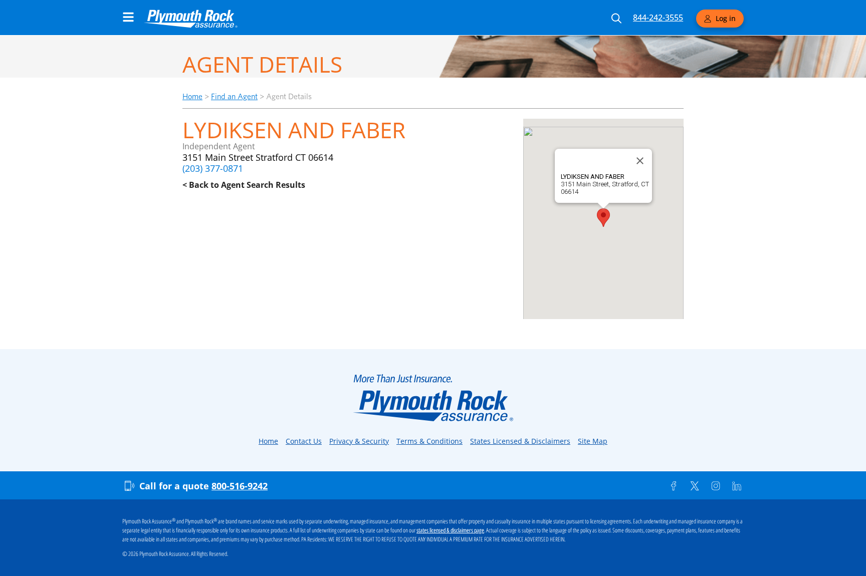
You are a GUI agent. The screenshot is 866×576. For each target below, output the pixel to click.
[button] (603, 217)
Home (192, 96)
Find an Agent (234, 96)
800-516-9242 (239, 486)
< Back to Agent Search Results (243, 184)
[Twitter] (694, 485)
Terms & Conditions (429, 441)
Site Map (592, 441)
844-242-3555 (658, 17)
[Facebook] (673, 485)
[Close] (640, 161)
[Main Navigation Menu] (128, 17)
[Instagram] (715, 485)
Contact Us (304, 441)
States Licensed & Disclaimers (520, 441)
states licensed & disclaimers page (450, 530)
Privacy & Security (359, 441)
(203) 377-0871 (212, 168)
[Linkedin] (736, 485)
